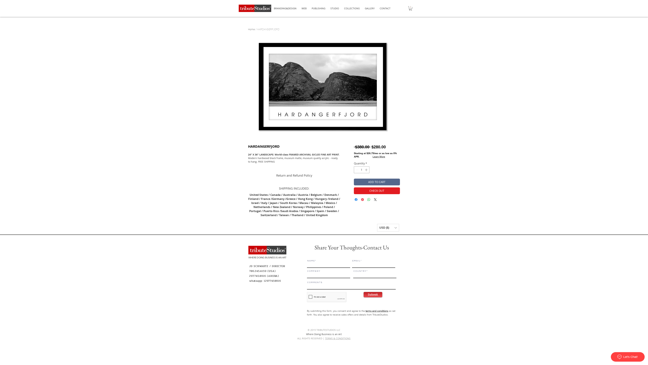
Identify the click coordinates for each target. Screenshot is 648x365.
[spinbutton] (361, 170)
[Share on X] (375, 200)
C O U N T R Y (360, 271)
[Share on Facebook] (356, 200)
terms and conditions (377, 310)
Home (251, 29)
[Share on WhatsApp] (369, 200)
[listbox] (388, 228)
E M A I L (356, 261)
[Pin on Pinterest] (362, 200)
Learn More (379, 156)
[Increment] (366, 170)
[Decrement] (356, 170)
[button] (410, 8)
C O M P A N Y (313, 271)
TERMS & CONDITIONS (337, 338)
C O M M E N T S (314, 283)
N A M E (311, 261)
